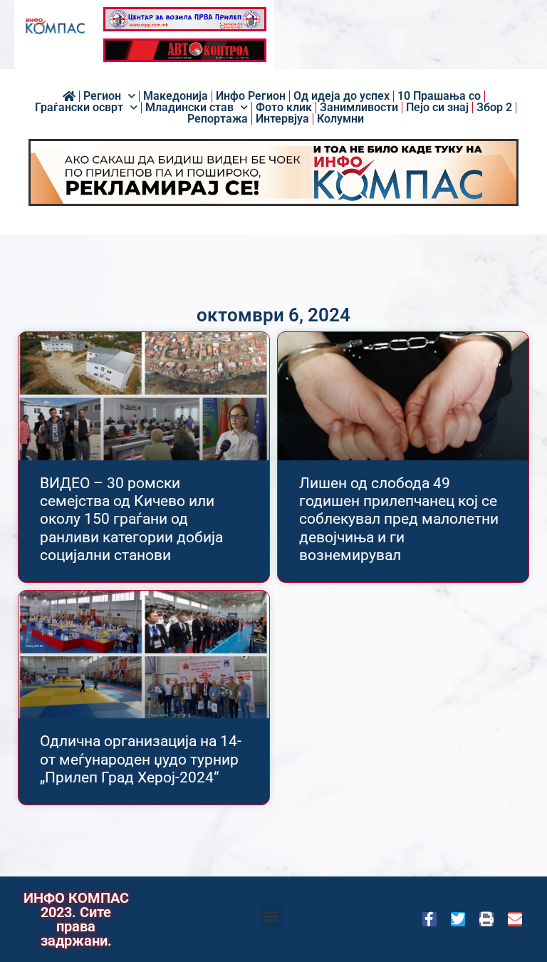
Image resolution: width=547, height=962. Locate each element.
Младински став (189, 107)
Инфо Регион (251, 96)
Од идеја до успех (341, 96)
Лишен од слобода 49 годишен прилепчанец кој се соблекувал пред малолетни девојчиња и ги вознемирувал (399, 519)
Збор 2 (494, 107)
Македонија (175, 96)
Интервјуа (282, 119)
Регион (102, 96)
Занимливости (359, 107)
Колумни (340, 119)
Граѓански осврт (79, 107)
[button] (271, 915)
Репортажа (217, 119)
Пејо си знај (437, 107)
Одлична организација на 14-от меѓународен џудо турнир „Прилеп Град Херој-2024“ (140, 759)
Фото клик (284, 107)
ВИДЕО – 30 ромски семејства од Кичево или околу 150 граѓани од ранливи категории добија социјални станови (131, 519)
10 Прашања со (439, 96)
